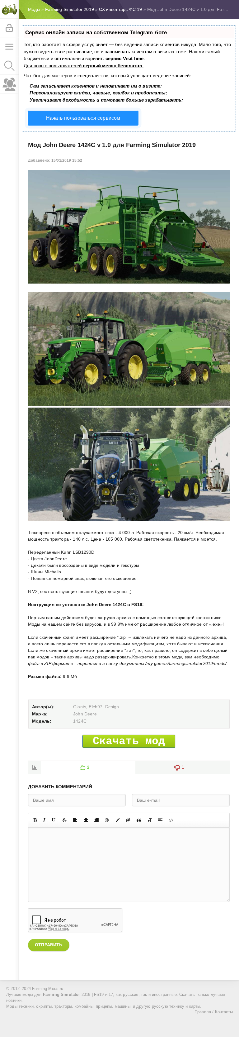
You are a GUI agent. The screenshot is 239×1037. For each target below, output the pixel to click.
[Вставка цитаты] (139, 820)
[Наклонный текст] (44, 820)
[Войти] (9, 28)
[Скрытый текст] (128, 820)
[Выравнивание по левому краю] (75, 820)
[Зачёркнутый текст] (64, 820)
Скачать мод (129, 741)
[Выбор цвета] (117, 820)
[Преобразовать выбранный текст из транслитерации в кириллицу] (149, 820)
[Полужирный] (35, 820)
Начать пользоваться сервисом (83, 118)
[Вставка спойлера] (160, 820)
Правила (202, 1012)
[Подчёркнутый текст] (54, 820)
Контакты (224, 1012)
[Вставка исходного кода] (171, 820)
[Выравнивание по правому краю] (96, 820)
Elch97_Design (104, 706)
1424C (80, 721)
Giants (79, 706)
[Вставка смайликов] (107, 820)
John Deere (85, 713)
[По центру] (86, 820)
